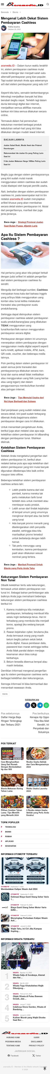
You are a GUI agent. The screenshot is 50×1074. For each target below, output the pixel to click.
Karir (36, 1037)
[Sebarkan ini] (27, 705)
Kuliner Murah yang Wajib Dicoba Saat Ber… (29, 1018)
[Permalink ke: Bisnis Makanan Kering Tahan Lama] (12, 780)
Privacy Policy (36, 1045)
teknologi (10, 827)
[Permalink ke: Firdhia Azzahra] (4, 27)
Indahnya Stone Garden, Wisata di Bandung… (29, 1008)
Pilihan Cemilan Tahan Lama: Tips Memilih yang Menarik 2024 (11, 812)
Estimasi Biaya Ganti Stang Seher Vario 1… (30, 897)
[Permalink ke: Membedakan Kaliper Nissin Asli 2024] (25, 870)
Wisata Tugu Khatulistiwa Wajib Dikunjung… (28, 986)
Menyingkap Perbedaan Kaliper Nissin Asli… (29, 919)
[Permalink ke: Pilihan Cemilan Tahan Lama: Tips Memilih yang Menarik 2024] (12, 802)
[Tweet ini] (34, 705)
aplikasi (9, 841)
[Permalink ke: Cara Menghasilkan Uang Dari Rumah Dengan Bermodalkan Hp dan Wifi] (12, 753)
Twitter (38, 1055)
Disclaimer (36, 1041)
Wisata (16, 972)
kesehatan (10, 846)
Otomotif (5, 887)
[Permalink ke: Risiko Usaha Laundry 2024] (37, 780)
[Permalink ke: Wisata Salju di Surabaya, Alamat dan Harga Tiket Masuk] (25, 955)
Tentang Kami (13, 1045)
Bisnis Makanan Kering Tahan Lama (12, 789)
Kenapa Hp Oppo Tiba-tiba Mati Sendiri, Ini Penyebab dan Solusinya (39, 722)
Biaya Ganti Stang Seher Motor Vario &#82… (28, 908)
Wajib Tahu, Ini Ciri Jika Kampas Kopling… (26, 929)
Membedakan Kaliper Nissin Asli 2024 (19, 889)
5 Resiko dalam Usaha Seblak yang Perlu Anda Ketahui (37, 812)
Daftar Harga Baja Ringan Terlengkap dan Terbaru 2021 (11, 718)
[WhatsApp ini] (46, 705)
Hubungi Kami (13, 1037)
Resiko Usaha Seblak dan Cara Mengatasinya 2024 (37, 764)
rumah (8, 836)
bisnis (5, 693)
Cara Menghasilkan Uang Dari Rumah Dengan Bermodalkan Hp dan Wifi (11, 765)
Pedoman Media (13, 1041)
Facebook (15, 1055)
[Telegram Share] (40, 705)
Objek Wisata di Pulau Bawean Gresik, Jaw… (27, 997)
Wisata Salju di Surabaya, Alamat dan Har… (29, 976)
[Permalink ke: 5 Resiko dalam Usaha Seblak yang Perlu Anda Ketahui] (37, 802)
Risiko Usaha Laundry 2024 (36, 789)
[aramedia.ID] (25, 4)
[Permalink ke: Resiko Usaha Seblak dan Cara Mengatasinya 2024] (37, 753)
